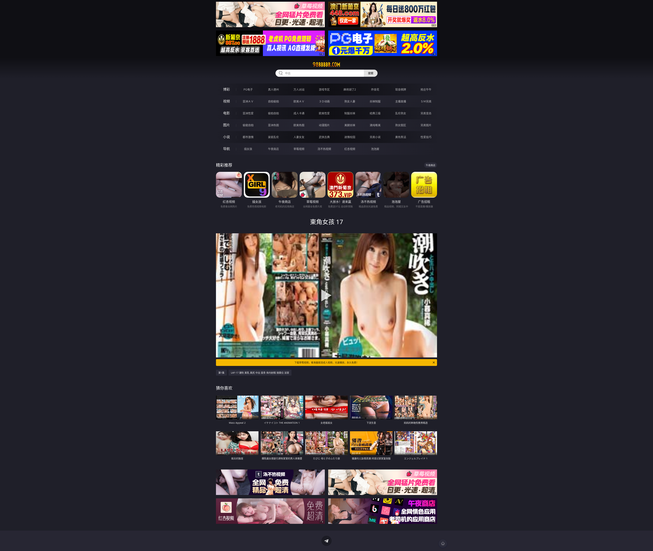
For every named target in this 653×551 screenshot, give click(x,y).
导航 (226, 149)
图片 (226, 125)
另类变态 (426, 113)
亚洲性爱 (248, 113)
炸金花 (375, 89)
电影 (226, 113)
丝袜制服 (375, 101)
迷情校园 (349, 137)
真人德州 (273, 89)
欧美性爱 (324, 113)
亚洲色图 (273, 125)
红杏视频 (349, 149)
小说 (226, 137)
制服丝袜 (349, 113)
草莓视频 (299, 149)
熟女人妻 (349, 101)
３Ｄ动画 (324, 101)
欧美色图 (299, 125)
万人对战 (299, 89)
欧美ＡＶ (299, 101)
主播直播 (400, 101)
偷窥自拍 (248, 125)
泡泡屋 (375, 149)
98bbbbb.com (326, 64)
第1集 (221, 372)
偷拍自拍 (273, 113)
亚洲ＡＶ (248, 101)
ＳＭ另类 (426, 101)
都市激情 (248, 137)
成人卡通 (299, 113)
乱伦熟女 (400, 113)
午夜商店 (273, 149)
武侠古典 (324, 137)
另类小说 (375, 137)
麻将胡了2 (350, 89)
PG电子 (248, 89)
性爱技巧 (426, 137)
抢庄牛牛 (426, 89)
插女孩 (248, 149)
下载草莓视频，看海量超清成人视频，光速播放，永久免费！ (326, 362)
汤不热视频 (324, 149)
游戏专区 (324, 89)
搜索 (370, 73)
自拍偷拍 (273, 101)
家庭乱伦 (273, 137)
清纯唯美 (375, 125)
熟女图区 (400, 125)
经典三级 (375, 113)
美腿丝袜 (349, 125)
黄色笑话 (400, 137)
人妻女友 (299, 137)
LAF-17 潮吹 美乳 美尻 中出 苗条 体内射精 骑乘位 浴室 (260, 372)
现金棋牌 (400, 89)
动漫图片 (324, 125)
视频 (226, 101)
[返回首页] (443, 543)
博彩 (226, 89)
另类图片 (426, 125)
